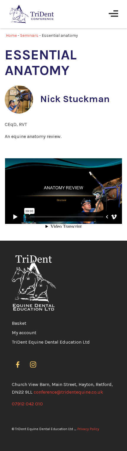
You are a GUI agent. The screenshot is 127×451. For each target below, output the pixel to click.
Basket (19, 323)
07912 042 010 (27, 404)
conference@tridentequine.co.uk (68, 392)
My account (24, 332)
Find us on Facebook (19, 365)
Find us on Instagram (34, 365)
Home (11, 35)
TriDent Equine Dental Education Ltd (51, 342)
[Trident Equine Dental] (31, 14)
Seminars (29, 35)
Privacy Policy (88, 429)
